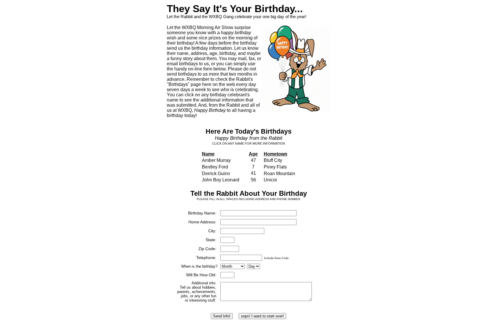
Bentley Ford (215, 166)
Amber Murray (216, 160)
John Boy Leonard (220, 179)
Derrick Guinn (216, 173)
